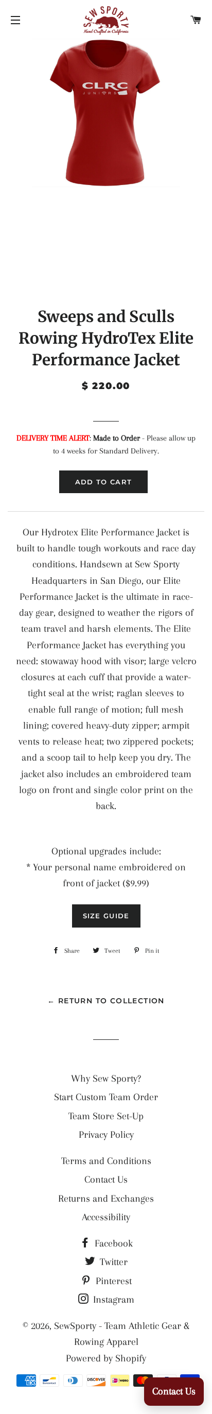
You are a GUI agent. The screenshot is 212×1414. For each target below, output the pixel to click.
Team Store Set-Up (106, 1116)
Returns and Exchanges (106, 1198)
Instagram (112, 1299)
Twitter (112, 1262)
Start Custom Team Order (106, 1097)
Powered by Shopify (106, 1358)
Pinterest (112, 1281)
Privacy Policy (106, 1134)
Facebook (112, 1243)
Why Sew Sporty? (106, 1078)
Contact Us (106, 1179)
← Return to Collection (106, 1000)
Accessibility (106, 1217)
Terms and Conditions (106, 1161)
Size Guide (106, 916)
